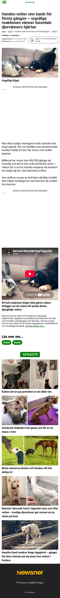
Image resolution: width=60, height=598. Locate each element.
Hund (10, 31)
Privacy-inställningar (30, 582)
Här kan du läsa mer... (35, 326)
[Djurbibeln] (30, 2)
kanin (17, 342)
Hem (4, 31)
